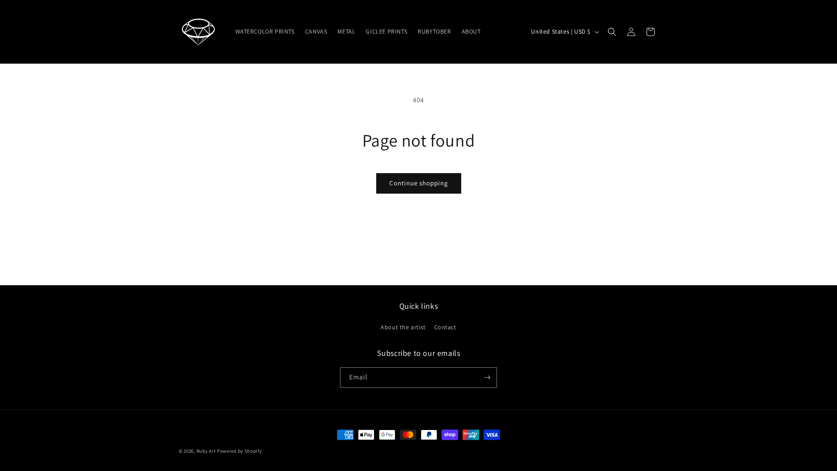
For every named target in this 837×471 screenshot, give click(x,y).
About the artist (403, 327)
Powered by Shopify (239, 451)
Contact (445, 327)
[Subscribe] (487, 377)
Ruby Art (206, 451)
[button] (612, 31)
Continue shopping (418, 183)
